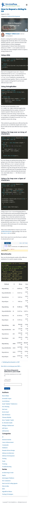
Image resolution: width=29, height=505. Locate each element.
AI (2, 437)
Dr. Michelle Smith (7, 422)
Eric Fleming (5, 406)
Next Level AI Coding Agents (9, 483)
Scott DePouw (6, 401)
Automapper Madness (8, 478)
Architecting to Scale (7, 472)
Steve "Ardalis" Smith (8, 420)
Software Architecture (8, 453)
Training (4, 464)
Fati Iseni (4, 409)
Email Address (7, 381)
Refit (3, 488)
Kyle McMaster (6, 414)
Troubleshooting (6, 466)
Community (5, 445)
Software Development (8, 455)
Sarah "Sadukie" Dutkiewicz (9, 404)
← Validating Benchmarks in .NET (10, 362)
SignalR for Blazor (7, 491)
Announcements (6, 439)
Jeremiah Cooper (6, 398)
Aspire (4, 475)
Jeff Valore (5, 428)
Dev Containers (6, 480)
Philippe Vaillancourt (8, 425)
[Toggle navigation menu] (26, 4)
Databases (5, 447)
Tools (3, 461)
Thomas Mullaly (6, 417)
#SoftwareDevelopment (13, 16)
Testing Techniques (7, 494)
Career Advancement (7, 442)
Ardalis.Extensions (6, 231)
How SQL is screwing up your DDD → (11, 366)
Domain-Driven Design (8, 450)
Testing (4, 458)
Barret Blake (5, 395)
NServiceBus (5, 486)
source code (6, 233)
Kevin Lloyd (5, 412)
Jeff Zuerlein (5, 431)
